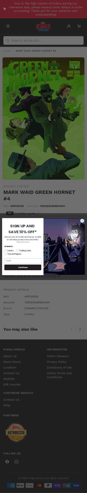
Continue (22, 267)
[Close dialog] (82, 221)
